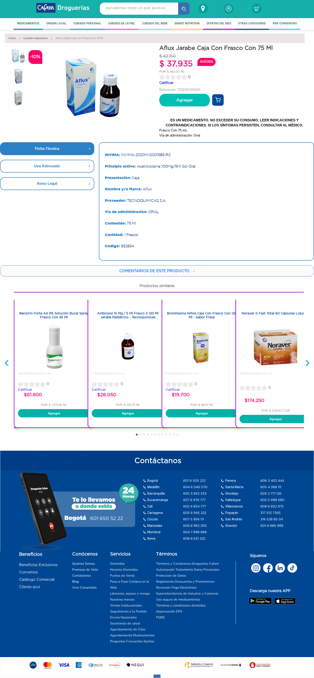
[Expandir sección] (157, 676)
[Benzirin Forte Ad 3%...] (54, 370)
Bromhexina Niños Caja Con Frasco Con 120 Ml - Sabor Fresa (202, 315)
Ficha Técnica (47, 149)
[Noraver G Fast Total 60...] (276, 370)
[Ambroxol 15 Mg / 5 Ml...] (128, 370)
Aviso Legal (47, 183)
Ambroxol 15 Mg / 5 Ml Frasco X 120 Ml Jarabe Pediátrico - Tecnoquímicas (128, 315)
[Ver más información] (218, 100)
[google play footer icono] (261, 600)
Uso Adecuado (47, 166)
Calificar (166, 83)
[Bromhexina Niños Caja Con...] (202, 370)
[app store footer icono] (285, 601)
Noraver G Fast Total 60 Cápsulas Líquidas (275, 313)
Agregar (184, 100)
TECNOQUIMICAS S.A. (34, 373)
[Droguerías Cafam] (63, 8)
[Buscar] (184, 9)
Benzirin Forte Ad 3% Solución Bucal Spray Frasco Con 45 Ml (53, 315)
